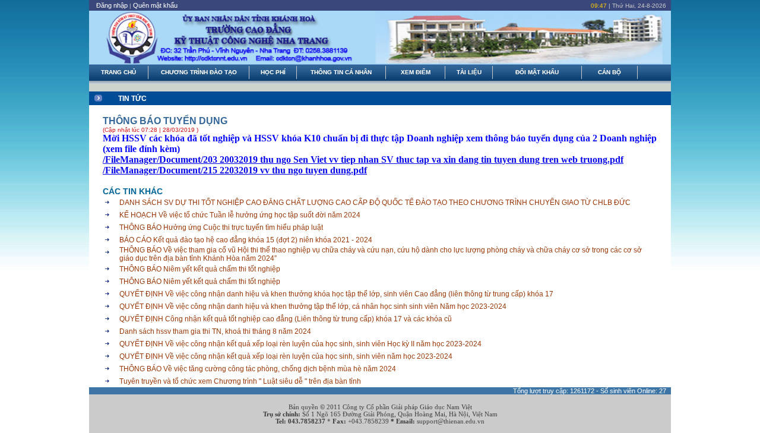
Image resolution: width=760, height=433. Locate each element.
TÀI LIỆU (469, 72)
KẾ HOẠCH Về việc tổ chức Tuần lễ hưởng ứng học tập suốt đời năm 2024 (239, 215)
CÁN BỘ (609, 72)
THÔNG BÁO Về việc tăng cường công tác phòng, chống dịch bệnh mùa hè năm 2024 (257, 369)
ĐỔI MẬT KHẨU (537, 72)
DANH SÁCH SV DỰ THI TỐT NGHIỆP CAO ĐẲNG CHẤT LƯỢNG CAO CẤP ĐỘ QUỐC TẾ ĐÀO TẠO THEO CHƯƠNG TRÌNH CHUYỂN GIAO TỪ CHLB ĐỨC (375, 202)
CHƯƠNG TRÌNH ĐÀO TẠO (199, 72)
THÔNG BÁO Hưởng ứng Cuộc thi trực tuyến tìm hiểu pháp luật (221, 227)
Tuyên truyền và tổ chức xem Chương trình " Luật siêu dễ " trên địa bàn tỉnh (240, 381)
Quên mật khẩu (155, 5)
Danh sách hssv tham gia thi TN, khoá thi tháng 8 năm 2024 (215, 331)
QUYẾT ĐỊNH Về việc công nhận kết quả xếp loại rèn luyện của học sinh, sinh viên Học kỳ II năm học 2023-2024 (300, 344)
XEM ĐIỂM (415, 72)
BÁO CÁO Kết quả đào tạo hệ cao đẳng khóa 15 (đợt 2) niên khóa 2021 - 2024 (245, 240)
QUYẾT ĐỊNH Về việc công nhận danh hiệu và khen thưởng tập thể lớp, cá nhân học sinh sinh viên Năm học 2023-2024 (312, 306)
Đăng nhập (112, 5)
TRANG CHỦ (118, 72)
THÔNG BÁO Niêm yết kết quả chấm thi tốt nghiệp (199, 269)
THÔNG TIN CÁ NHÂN (341, 72)
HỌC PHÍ (273, 72)
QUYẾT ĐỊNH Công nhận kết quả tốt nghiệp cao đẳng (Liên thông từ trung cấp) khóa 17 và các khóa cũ (285, 319)
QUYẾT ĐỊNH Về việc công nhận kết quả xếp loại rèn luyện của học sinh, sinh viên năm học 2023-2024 (285, 356)
